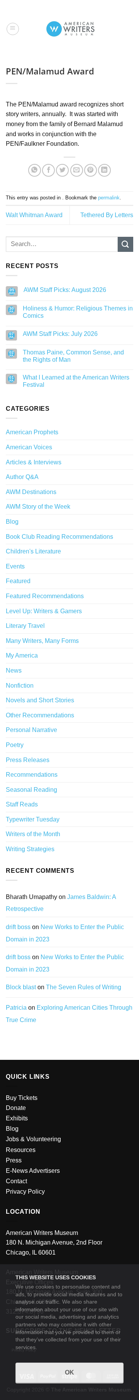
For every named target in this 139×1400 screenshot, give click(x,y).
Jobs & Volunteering (33, 1139)
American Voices (29, 447)
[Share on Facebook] (48, 170)
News (14, 670)
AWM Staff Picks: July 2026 (60, 334)
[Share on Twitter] (62, 170)
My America (22, 655)
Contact (16, 1181)
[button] (13, 29)
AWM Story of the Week (38, 506)
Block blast (21, 987)
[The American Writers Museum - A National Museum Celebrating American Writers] (70, 28)
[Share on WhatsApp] (34, 170)
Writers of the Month (33, 834)
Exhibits (17, 1118)
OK (69, 1372)
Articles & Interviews (33, 462)
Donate (16, 1108)
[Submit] (125, 244)
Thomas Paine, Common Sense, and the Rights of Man (73, 356)
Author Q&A (22, 477)
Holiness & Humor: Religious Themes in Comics (78, 312)
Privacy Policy (25, 1191)
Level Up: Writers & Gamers (44, 611)
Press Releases (27, 760)
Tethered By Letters (106, 215)
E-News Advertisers (33, 1170)
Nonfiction (20, 685)
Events (15, 566)
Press (14, 1160)
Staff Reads (22, 804)
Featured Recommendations (45, 596)
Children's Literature (33, 551)
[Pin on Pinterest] (90, 170)
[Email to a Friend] (76, 170)
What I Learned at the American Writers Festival (76, 381)
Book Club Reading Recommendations (59, 536)
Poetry (15, 745)
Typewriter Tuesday (32, 819)
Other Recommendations (40, 715)
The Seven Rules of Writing (83, 987)
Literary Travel (25, 625)
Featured (18, 581)
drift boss (18, 927)
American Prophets (32, 432)
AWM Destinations (31, 492)
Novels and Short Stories (40, 700)
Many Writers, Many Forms (42, 641)
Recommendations (32, 774)
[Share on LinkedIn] (104, 170)
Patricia (16, 1007)
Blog (12, 521)
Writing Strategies (30, 849)
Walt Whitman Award (34, 215)
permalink (109, 198)
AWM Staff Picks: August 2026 (65, 290)
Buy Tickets (21, 1098)
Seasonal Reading (31, 789)
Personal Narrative (31, 730)
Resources (21, 1150)
